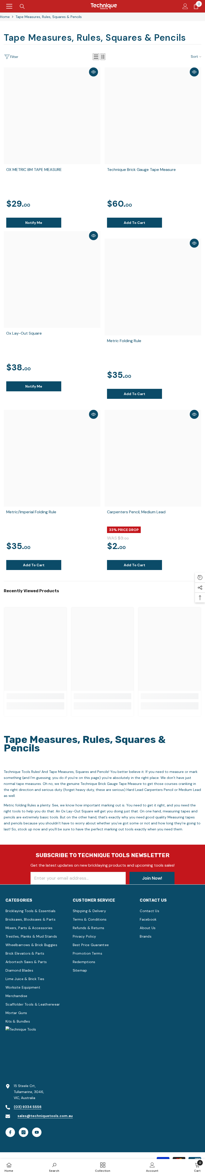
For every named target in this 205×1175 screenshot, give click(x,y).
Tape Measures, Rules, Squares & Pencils (49, 16)
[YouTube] (37, 1132)
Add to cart (134, 222)
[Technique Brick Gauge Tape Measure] (152, 115)
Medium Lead (190, 789)
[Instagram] (23, 1132)
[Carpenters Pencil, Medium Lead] (152, 458)
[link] (35, 696)
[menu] (9, 6)
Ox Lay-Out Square (77, 811)
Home (5, 16)
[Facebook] (10, 1132)
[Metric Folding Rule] (152, 287)
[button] (96, 56)
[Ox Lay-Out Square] (52, 279)
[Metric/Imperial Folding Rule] (52, 458)
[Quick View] (93, 71)
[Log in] (185, 6)
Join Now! (152, 878)
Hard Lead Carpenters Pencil (149, 789)
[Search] (22, 6)
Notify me (33, 222)
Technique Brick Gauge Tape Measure (111, 783)
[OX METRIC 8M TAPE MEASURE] (52, 115)
